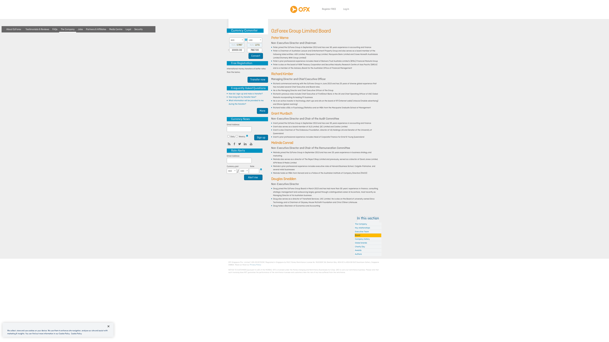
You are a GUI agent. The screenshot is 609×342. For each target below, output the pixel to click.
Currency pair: (233, 166)
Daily (232, 137)
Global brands (361, 243)
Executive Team (362, 232)
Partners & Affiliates (96, 29)
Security (138, 29)
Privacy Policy (255, 265)
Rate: (252, 166)
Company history (362, 239)
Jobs (80, 29)
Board (357, 235)
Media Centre (115, 29)
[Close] (108, 326)
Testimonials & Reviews (37, 29)
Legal (128, 29)
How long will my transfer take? (242, 97)
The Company (68, 29)
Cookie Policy (76, 334)
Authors (358, 254)
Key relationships (362, 228)
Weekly (242, 137)
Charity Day (360, 247)
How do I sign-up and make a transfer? (246, 94)
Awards (358, 250)
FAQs (54, 29)
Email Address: (233, 125)
